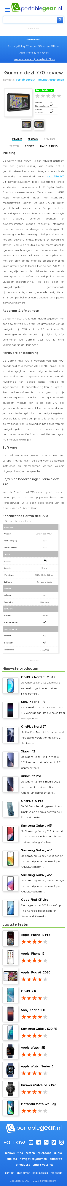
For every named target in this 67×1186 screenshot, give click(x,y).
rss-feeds (56, 1173)
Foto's (29, 146)
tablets (12, 1159)
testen (30, 1153)
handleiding (49, 146)
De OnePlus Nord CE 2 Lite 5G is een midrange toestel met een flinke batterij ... (40, 685)
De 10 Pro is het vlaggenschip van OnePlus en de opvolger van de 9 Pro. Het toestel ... (42, 809)
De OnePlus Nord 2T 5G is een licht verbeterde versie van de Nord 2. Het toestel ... (42, 735)
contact (9, 1173)
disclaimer (23, 1173)
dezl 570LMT (55, 176)
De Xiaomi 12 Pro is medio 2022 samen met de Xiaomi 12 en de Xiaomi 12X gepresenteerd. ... (40, 784)
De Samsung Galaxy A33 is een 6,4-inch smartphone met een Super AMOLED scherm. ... (42, 858)
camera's (56, 1159)
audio (58, 1153)
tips (20, 1153)
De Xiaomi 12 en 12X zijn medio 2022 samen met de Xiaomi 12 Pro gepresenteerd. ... (42, 759)
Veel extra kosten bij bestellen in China (34, 59)
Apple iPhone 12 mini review (34, 52)
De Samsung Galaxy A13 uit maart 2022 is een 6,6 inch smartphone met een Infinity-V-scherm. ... (42, 834)
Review (17, 138)
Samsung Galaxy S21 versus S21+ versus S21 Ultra (33, 46)
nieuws (10, 1153)
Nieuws (33, 138)
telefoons (44, 1153)
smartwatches (43, 1164)
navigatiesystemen (51, 79)
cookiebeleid (40, 1173)
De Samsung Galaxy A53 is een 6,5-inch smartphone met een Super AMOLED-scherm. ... (42, 883)
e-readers (23, 1164)
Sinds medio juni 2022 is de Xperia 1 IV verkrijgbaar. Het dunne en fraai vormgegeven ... (43, 710)
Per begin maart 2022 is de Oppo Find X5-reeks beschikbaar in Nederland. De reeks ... (42, 908)
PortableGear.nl (26, 79)
